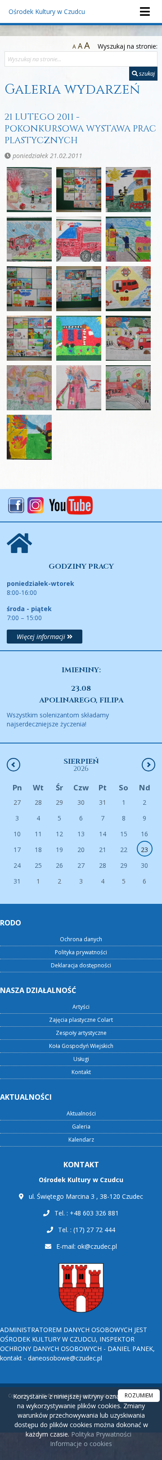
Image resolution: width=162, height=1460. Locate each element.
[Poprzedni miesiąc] (13, 764)
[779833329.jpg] (78, 387)
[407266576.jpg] (29, 338)
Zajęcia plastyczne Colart (81, 1020)
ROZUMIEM (139, 1395)
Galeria (81, 1126)
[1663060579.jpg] (128, 239)
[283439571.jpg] (128, 288)
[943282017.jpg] (128, 387)
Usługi (81, 1059)
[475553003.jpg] (128, 338)
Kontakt (81, 1072)
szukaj (146, 73)
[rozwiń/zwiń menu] (144, 11)
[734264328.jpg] (29, 387)
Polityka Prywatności (100, 1434)
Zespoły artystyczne (81, 1033)
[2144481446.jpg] (78, 288)
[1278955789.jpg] (29, 239)
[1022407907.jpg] (29, 189)
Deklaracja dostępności (81, 965)
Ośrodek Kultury (47, 11)
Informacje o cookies (81, 1443)
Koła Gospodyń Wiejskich (81, 1046)
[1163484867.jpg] (78, 189)
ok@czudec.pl (97, 1246)
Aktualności (81, 1113)
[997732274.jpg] (29, 437)
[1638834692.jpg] (78, 239)
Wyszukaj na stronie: (128, 46)
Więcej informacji (42, 636)
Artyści (81, 1007)
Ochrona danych (81, 939)
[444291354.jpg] (78, 338)
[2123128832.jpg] (29, 288)
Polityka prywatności (81, 952)
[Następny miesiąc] (148, 764)
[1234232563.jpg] (128, 189)
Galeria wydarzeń (72, 90)
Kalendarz (81, 1139)
